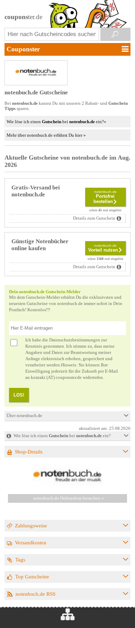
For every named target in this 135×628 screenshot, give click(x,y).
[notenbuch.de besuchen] (67, 485)
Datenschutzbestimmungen (74, 340)
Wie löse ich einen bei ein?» (56, 121)
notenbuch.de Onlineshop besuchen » (68, 498)
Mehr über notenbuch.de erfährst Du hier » (46, 135)
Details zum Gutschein (94, 218)
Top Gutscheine (32, 576)
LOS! (19, 395)
